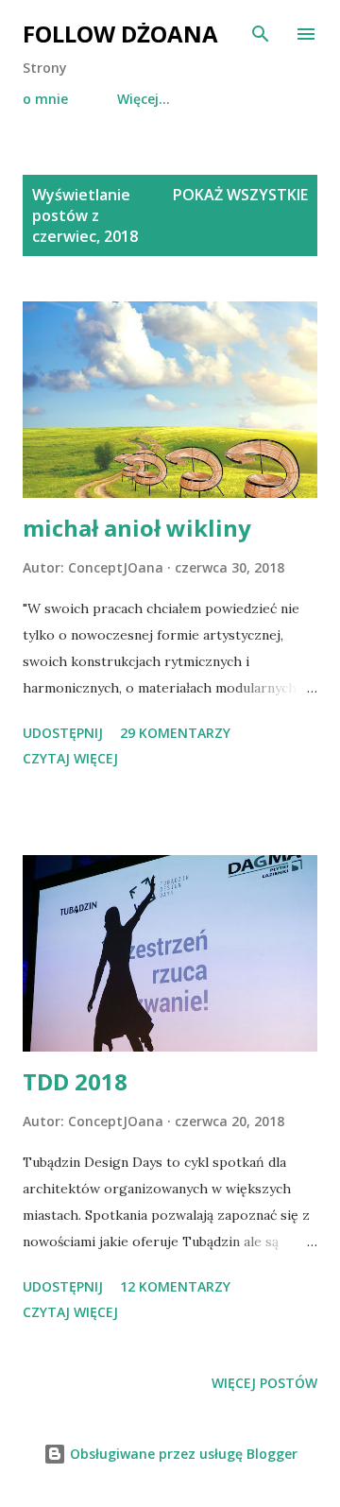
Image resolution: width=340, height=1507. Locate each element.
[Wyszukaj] (260, 34)
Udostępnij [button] (63, 733)
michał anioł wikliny (137, 527)
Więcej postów (264, 1383)
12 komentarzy (175, 1286)
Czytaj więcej (70, 758)
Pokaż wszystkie (240, 194)
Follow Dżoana (120, 33)
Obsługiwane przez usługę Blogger (182, 1454)
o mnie (45, 99)
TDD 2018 (75, 1081)
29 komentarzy (175, 733)
